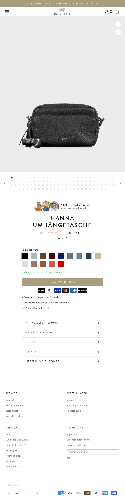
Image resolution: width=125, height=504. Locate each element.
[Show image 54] (113, 181)
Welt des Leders (14, 416)
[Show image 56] (15, 185)
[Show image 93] (62, 189)
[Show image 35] (39, 181)
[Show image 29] (15, 181)
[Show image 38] (51, 181)
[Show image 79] (105, 185)
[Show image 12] (55, 178)
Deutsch (14, 485)
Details (31, 351)
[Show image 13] (58, 178)
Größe (31, 342)
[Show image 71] (74, 185)
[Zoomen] (118, 24)
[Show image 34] (35, 181)
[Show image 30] (19, 181)
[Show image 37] (47, 181)
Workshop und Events (17, 439)
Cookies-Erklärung (76, 445)
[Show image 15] (66, 178)
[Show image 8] (39, 178)
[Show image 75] (90, 185)
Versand (71, 400)
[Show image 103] (101, 189)
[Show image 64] (47, 185)
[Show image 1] (12, 178)
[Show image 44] (74, 181)
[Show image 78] (101, 185)
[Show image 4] (23, 178)
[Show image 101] (94, 189)
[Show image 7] (35, 178)
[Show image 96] (74, 189)
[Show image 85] (31, 189)
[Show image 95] (70, 189)
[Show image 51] (101, 181)
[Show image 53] (109, 181)
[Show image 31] (23, 181)
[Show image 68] (62, 185)
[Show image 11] (51, 178)
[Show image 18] (78, 178)
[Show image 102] (97, 189)
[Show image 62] (39, 185)
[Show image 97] (78, 189)
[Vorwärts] (120, 183)
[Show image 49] (94, 181)
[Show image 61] (35, 185)
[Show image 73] (82, 185)
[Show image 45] (78, 181)
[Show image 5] (27, 178)
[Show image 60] (31, 185)
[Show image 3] (19, 178)
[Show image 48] (90, 181)
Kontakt (10, 400)
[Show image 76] (94, 185)
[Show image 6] (31, 178)
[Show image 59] (27, 185)
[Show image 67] (58, 185)
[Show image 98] (82, 189)
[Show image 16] (70, 178)
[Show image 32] (27, 181)
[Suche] (111, 11)
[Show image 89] (47, 189)
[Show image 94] (66, 189)
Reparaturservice (15, 405)
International (12, 466)
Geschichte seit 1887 (17, 445)
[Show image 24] (101, 178)
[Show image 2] (15, 178)
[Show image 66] (55, 185)
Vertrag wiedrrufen (78, 451)
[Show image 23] (97, 178)
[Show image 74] (86, 185)
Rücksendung (74, 410)
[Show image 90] (51, 189)
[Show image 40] (58, 181)
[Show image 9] (43, 178)
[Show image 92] (58, 189)
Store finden (12, 410)
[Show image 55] (12, 185)
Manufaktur (12, 461)
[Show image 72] (78, 185)
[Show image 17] (74, 178)
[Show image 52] (105, 181)
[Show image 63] (43, 185)
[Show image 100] (90, 189)
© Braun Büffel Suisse (24, 493)
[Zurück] (4, 183)
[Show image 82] (19, 189)
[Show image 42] (66, 181)
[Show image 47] (86, 181)
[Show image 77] (97, 185)
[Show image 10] (47, 178)
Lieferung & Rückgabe (43, 361)
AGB (69, 458)
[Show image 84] (27, 189)
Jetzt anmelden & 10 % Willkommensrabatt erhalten (62, 3)
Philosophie (12, 450)
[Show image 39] (55, 181)
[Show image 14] (62, 178)
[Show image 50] (97, 181)
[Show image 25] (105, 178)
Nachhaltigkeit (13, 455)
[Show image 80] (109, 185)
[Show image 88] (43, 189)
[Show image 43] (70, 181)
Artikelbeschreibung (42, 322)
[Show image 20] (86, 178)
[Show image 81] (113, 185)
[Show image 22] (94, 178)
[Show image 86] (35, 189)
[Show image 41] (62, 181)
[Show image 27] (113, 178)
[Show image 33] (31, 181)
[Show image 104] (105, 189)
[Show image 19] (82, 178)
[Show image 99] (86, 189)
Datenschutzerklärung (78, 439)
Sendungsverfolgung (77, 405)
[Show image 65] (51, 185)
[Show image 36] (43, 181)
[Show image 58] (23, 185)
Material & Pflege (39, 332)
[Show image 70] (70, 185)
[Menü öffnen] (7, 11)
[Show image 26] (109, 178)
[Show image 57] (19, 185)
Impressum (72, 434)
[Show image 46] (82, 181)
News (9, 434)
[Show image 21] (90, 178)
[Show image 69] (66, 185)
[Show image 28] (12, 181)
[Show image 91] (55, 189)
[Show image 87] (39, 189)
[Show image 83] (23, 189)
